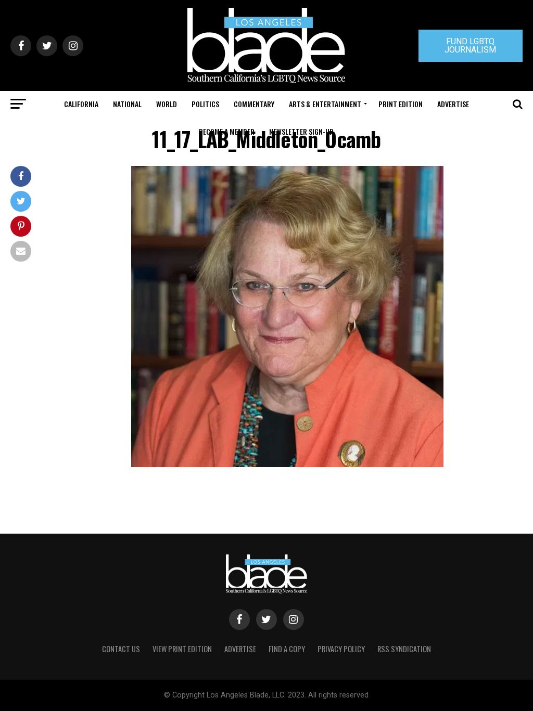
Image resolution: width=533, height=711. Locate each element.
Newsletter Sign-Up (301, 131)
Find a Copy (287, 648)
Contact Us (121, 648)
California (81, 103)
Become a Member (227, 131)
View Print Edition (182, 648)
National (127, 103)
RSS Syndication (404, 648)
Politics (205, 103)
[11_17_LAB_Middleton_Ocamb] (287, 464)
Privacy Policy (341, 648)
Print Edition (400, 103)
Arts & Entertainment (325, 103)
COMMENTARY (254, 103)
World (166, 103)
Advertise (453, 103)
